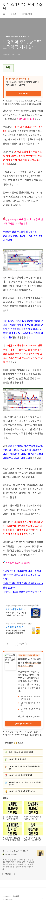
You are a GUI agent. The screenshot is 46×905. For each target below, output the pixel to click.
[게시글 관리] (13, 644)
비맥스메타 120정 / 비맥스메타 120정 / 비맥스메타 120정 (16, 614)
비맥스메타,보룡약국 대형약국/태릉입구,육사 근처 (16, 609)
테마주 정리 (27, 14)
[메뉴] (41, 5)
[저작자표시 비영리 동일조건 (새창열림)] (30, 644)
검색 (36, 5)
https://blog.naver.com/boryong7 (20, 606)
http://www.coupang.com (16, 623)
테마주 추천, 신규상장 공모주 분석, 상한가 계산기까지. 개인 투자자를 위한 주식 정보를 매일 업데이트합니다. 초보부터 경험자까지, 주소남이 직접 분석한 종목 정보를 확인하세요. (18, 864)
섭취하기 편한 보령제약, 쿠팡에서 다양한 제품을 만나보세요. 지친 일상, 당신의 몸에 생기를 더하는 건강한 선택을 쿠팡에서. (15, 631)
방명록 (13, 14)
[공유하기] (10, 644)
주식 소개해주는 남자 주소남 (22, 5)
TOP (41, 897)
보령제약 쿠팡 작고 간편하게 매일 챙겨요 (16, 627)
